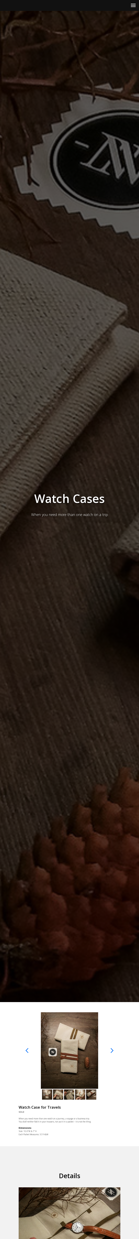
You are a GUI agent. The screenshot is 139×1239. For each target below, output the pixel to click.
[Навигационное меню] (133, 5)
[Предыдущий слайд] (27, 1050)
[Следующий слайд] (112, 1050)
